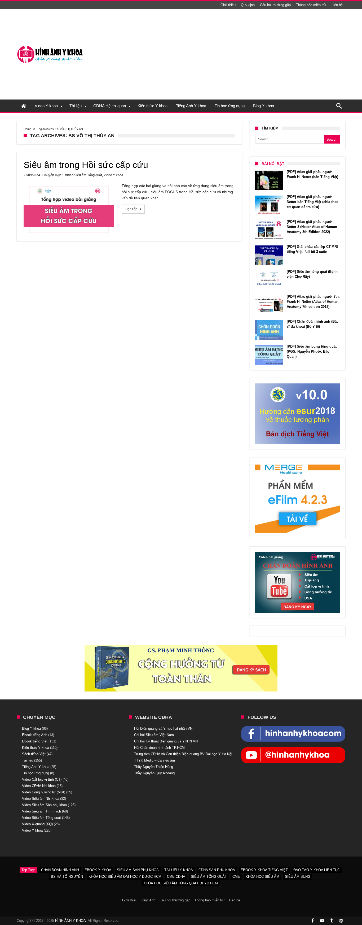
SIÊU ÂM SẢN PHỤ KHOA (138, 870)
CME (236, 877)
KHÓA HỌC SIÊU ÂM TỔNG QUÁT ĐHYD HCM (180, 883)
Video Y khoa (113, 175)
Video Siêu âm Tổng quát (83, 175)
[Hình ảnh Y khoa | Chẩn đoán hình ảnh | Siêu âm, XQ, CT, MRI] (50, 45)
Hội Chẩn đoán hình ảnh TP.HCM (159, 748)
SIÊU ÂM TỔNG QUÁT (209, 877)
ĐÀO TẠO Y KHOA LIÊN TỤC (316, 870)
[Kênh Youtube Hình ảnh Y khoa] (293, 749)
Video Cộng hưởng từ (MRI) (43, 792)
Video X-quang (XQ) (37, 824)
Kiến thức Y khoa (35, 748)
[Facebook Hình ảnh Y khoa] (293, 728)
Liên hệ (337, 5)
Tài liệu (27, 760)
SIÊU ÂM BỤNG (297, 877)
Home (27, 129)
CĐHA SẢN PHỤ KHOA (216, 870)
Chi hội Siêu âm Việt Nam (154, 735)
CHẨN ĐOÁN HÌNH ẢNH (60, 870)
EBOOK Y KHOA (98, 870)
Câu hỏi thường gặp (275, 5)
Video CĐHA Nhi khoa (39, 786)
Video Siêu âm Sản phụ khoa (44, 805)
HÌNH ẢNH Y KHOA (70, 921)
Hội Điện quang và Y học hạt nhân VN (163, 729)
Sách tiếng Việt (34, 754)
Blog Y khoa (31, 729)
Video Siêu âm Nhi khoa (40, 799)
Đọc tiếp (131, 209)
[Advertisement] (248, 54)
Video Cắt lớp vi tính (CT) (41, 779)
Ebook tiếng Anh (34, 735)
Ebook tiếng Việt (34, 741)
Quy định (248, 5)
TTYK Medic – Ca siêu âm (154, 760)
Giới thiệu (228, 5)
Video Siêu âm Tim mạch (41, 811)
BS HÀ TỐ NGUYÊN (67, 877)
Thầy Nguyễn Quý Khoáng (154, 773)
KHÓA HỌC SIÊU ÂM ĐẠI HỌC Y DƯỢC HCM (125, 877)
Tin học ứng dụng (35, 773)
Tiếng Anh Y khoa (35, 767)
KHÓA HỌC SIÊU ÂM (262, 877)
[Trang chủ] (23, 106)
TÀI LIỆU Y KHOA (178, 870)
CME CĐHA (176, 877)
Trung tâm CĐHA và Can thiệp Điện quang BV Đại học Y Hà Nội (183, 754)
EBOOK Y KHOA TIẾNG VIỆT (264, 870)
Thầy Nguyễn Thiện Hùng (153, 767)
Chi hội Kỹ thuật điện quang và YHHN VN (166, 741)
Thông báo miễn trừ (311, 5)
